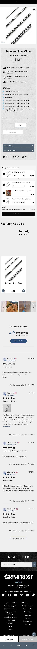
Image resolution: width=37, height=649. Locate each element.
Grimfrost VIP (27, 621)
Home (18, 2)
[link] (8, 174)
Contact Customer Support (18, 591)
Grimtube (28, 615)
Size (5, 118)
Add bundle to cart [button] (18, 214)
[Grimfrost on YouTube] (15, 595)
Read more (7, 427)
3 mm (8, 121)
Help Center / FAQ (10, 603)
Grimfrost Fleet (28, 609)
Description (9, 145)
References (27, 612)
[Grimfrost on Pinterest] (27, 595)
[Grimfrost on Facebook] (9, 595)
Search (10, 629)
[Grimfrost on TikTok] (33, 595)
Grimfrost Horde (27, 606)
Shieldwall (28, 624)
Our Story (10, 623)
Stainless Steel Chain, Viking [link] (21, 182)
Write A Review (18, 341)
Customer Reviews (10, 609)
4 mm (20, 121)
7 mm (20, 125)
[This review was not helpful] (32, 385)
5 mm (8, 125)
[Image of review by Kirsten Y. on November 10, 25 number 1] (7, 408)
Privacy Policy (10, 620)
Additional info (10, 150)
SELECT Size (10, 639)
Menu (19, 645)
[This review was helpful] (28, 385)
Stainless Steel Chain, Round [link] (21, 199)
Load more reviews (18, 539)
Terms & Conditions (10, 617)
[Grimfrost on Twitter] (21, 595)
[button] (3, 306)
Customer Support (10, 606)
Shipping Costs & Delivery (10, 613)
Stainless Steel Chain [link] (18, 172)
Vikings (27, 618)
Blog (10, 626)
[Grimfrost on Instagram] (3, 595)
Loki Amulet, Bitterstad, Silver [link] (21, 191)
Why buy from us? (28, 603)
